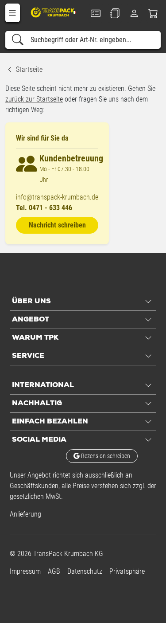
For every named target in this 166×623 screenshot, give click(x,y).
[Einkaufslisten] (115, 13)
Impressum (25, 571)
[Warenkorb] (153, 13)
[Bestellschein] (96, 13)
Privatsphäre (127, 571)
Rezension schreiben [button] (105, 455)
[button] (12, 13)
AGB (54, 571)
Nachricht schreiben (57, 225)
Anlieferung (25, 514)
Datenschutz (84, 571)
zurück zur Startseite (34, 99)
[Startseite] (53, 12)
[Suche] (18, 40)
